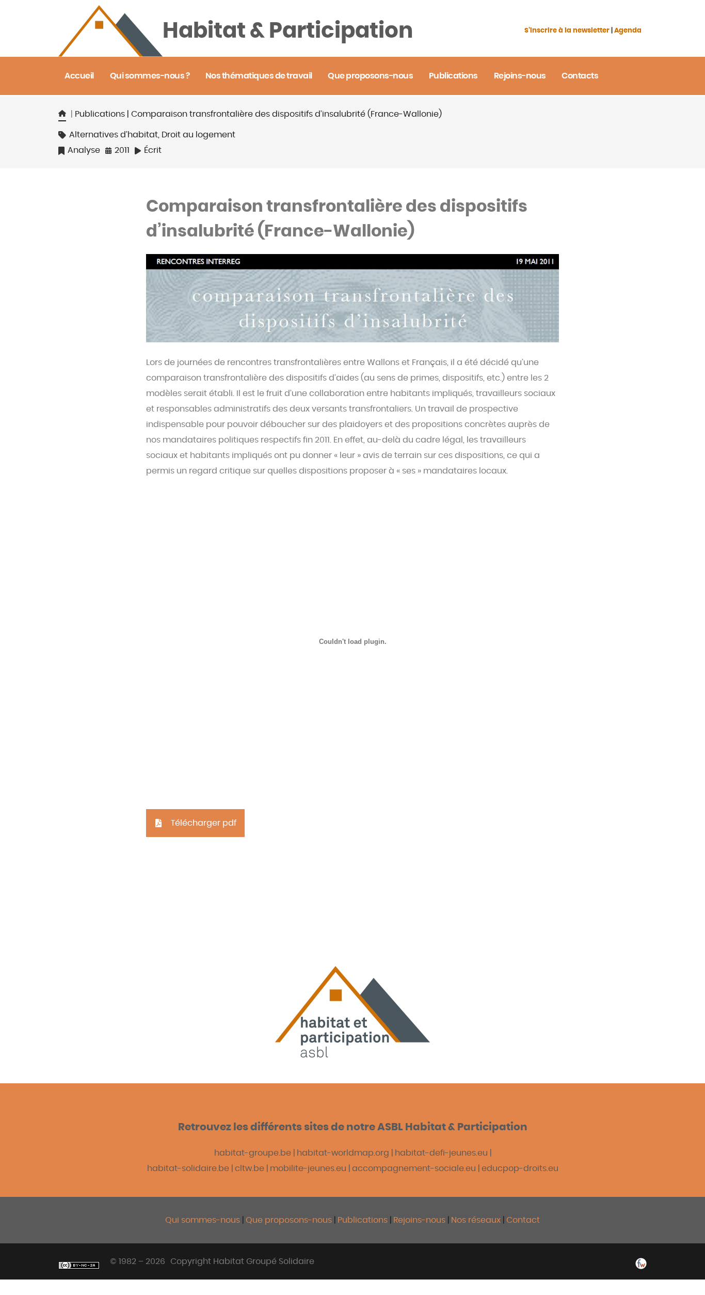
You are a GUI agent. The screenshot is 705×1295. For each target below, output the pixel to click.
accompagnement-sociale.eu (414, 1168)
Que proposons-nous (289, 1220)
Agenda (628, 30)
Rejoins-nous (420, 1220)
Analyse (84, 150)
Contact (523, 1220)
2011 (122, 150)
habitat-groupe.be (252, 1153)
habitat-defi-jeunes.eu (441, 1153)
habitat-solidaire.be (188, 1168)
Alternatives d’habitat (113, 135)
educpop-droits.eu (520, 1168)
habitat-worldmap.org (343, 1153)
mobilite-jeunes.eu (308, 1168)
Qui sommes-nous (202, 1220)
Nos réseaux (476, 1220)
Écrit (153, 150)
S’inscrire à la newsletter (567, 30)
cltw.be (249, 1168)
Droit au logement (198, 135)
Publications (100, 114)
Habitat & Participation (288, 31)
